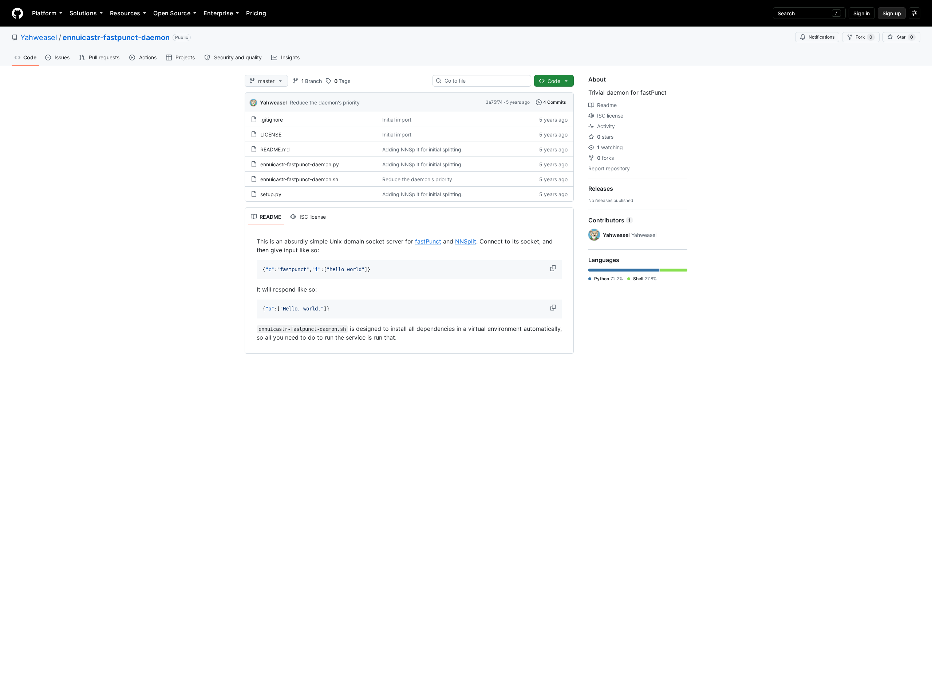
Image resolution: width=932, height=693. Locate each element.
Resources (125, 13)
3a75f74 (494, 102)
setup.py (270, 194)
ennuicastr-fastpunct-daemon (116, 37)
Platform (44, 13)
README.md (275, 149)
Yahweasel (38, 37)
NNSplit (465, 241)
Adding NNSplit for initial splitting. (422, 149)
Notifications (821, 37)
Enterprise (218, 13)
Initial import (396, 119)
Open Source (171, 13)
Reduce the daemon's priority (325, 102)
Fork (864, 37)
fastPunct (428, 241)
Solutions (83, 13)
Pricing (256, 13)
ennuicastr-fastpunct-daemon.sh (299, 179)
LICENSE (270, 134)
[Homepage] (17, 13)
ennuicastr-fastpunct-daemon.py (299, 164)
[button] (554, 268)
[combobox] (485, 80)
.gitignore (271, 119)
